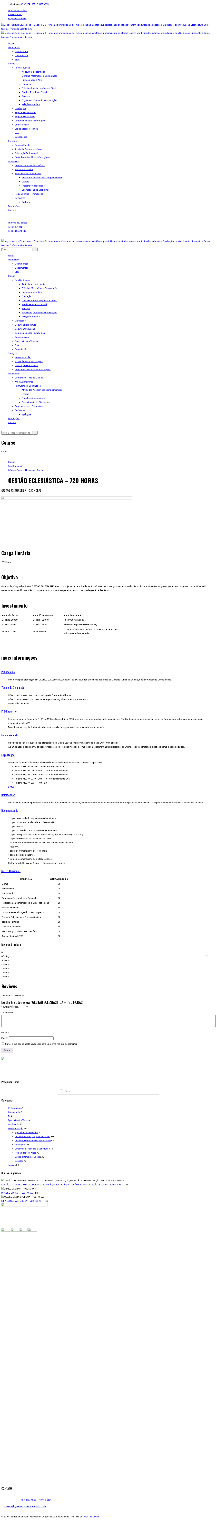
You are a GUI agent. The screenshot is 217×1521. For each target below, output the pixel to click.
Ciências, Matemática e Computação (33, 1140)
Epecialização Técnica (19, 1120)
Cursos (11, 462)
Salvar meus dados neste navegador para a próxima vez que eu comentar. (41, 1044)
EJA (10, 1116)
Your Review (7, 1012)
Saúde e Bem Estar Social (27, 1157)
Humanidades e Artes (25, 1153)
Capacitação (14, 1112)
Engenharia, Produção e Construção (32, 1148)
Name (5, 1032)
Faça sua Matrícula (17, 18)
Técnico (12, 1165)
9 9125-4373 (42, 4)
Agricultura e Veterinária (26, 1132)
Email (4, 1038)
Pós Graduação (15, 466)
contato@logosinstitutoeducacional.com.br (25, 1506)
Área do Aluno (15, 14)
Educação (20, 1144)
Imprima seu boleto (17, 10)
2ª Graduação (15, 1108)
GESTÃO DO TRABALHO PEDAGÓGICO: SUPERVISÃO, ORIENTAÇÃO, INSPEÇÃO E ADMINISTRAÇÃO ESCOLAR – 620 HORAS (61, 1184)
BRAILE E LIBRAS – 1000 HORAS (17, 1193)
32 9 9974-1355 (28, 4)
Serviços (19, 1161)
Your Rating (7, 1007)
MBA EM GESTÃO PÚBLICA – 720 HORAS (21, 1201)
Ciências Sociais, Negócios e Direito (26, 470)
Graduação (13, 1124)
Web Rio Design (92, 1516)
